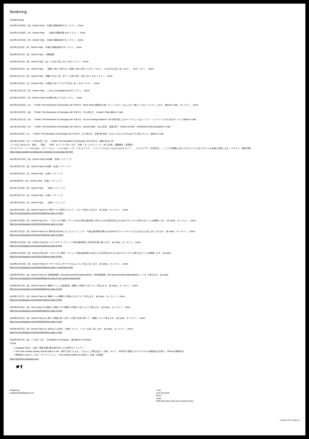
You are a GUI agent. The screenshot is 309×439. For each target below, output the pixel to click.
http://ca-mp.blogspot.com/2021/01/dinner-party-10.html (36, 235)
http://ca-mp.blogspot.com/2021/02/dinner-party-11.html (36, 224)
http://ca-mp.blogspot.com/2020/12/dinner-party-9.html (36, 246)
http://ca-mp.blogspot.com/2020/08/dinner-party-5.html (36, 289)
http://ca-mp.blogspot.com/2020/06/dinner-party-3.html (36, 311)
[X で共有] (18, 368)
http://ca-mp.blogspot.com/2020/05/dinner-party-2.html (36, 322)
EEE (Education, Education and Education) (174, 401)
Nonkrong (18, 12)
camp (158, 398)
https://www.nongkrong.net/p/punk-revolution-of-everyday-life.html (41, 152)
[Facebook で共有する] (21, 368)
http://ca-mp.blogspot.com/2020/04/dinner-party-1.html (36, 332)
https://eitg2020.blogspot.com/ (24, 359)
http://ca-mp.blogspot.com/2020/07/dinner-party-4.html (36, 300)
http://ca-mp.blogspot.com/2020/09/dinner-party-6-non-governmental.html (45, 278)
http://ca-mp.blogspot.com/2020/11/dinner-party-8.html (36, 256)
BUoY (159, 396)
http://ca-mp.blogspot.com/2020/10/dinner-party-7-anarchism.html (41, 267)
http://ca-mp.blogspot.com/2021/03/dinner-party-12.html (36, 213)
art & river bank (162, 393)
